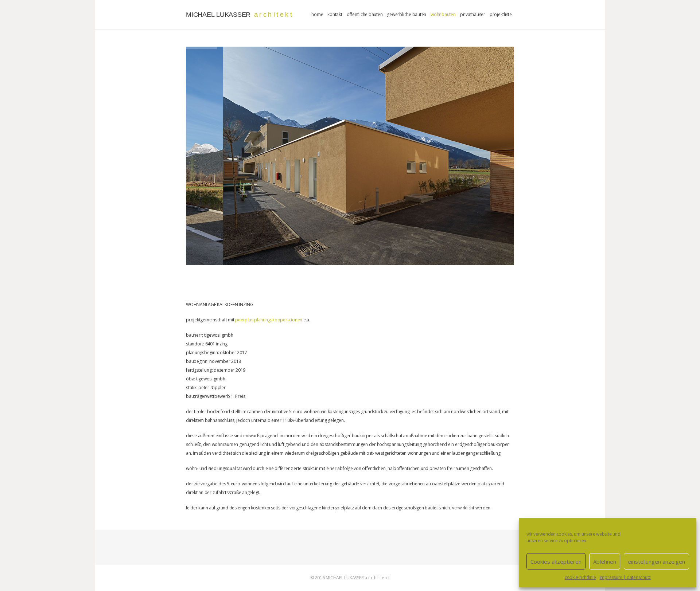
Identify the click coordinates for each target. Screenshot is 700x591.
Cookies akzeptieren (556, 561)
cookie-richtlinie (580, 577)
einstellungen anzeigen (656, 561)
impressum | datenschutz (625, 577)
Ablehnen (604, 561)
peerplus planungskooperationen (268, 320)
